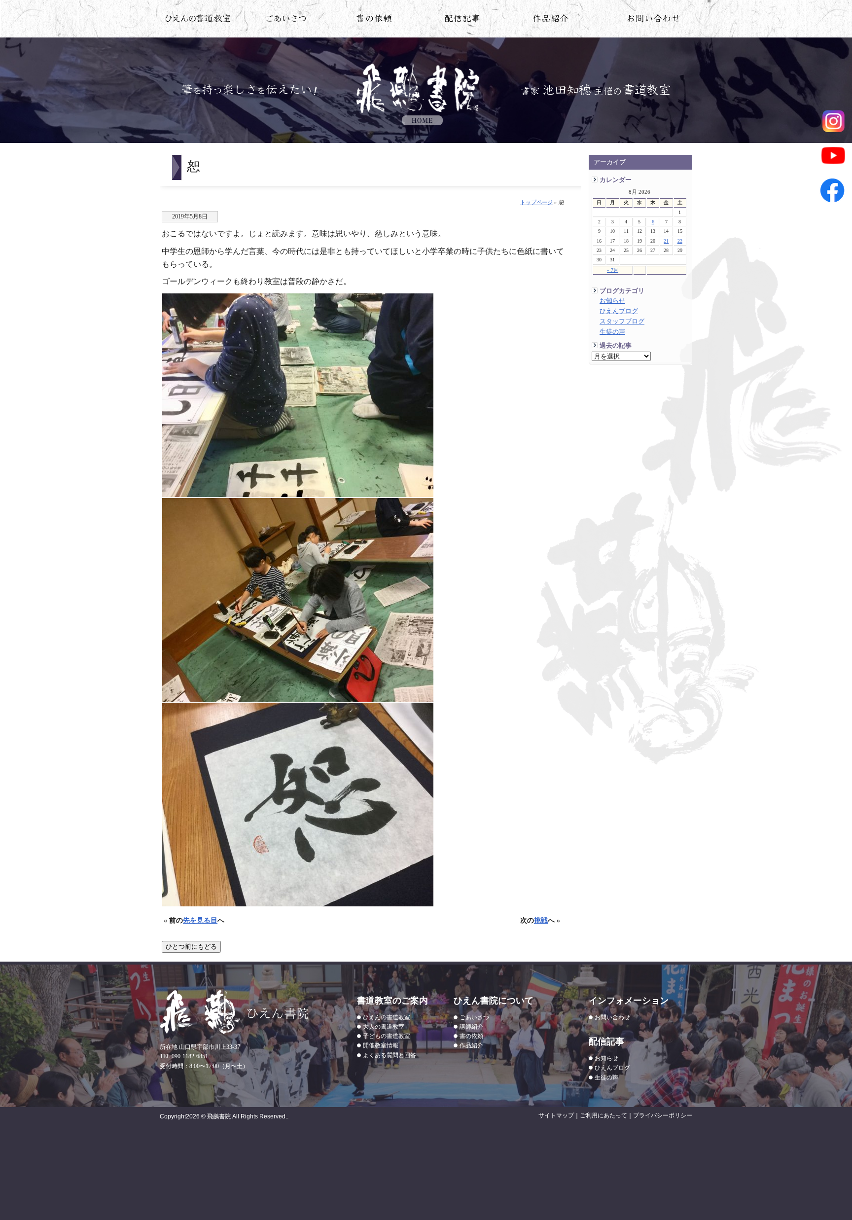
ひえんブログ (619, 311)
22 (679, 241)
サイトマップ (556, 1115)
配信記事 (463, 20)
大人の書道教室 (383, 1026)
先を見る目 (200, 920)
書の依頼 (374, 20)
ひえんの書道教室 (198, 20)
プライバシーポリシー (662, 1115)
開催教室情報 (380, 1045)
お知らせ (612, 300)
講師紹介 (471, 1026)
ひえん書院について (286, 20)
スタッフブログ (622, 321)
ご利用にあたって (603, 1115)
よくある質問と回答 (389, 1055)
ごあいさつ (474, 1017)
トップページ (536, 202)
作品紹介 (551, 20)
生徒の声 (612, 331)
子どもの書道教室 (386, 1036)
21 (666, 241)
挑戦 (541, 920)
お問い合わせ (654, 20)
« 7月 (612, 270)
